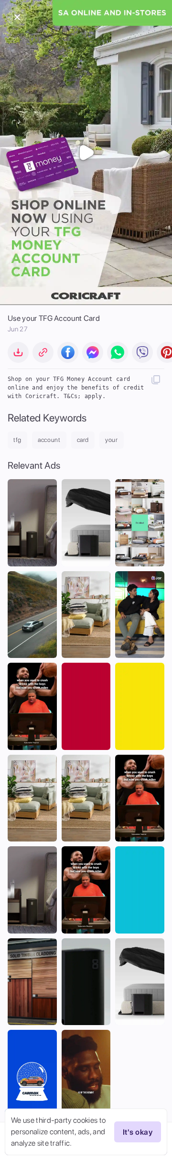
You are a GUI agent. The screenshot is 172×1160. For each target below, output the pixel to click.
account (49, 439)
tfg (17, 439)
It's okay (137, 1132)
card (83, 439)
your (111, 439)
